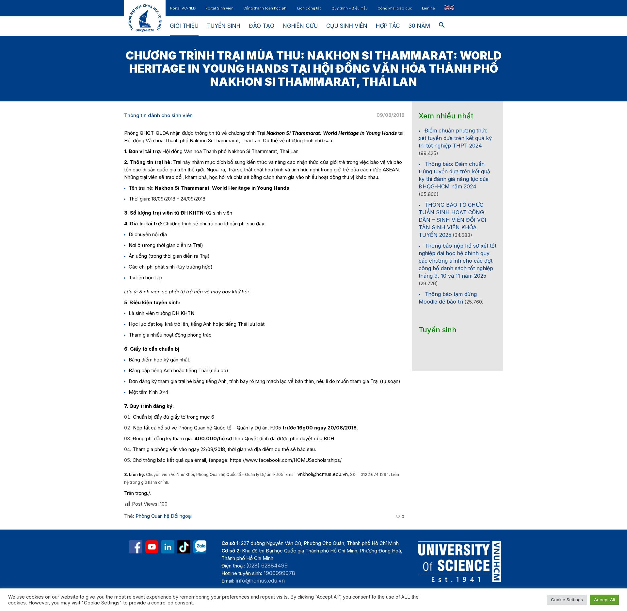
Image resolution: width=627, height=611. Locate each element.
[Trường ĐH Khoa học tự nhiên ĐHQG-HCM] (135, 546)
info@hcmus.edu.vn (260, 580)
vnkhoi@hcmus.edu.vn (322, 474)
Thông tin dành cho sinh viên (158, 115)
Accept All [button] (604, 599)
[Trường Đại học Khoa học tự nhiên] (167, 546)
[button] (441, 26)
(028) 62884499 (267, 565)
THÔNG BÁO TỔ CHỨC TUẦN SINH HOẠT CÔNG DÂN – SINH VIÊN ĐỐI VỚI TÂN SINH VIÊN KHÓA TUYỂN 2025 (452, 219)
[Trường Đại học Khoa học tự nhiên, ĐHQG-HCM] (151, 546)
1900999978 (279, 573)
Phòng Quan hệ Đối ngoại (164, 516)
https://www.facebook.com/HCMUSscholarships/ (286, 460)
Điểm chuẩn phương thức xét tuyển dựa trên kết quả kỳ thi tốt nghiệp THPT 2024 (455, 138)
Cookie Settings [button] (567, 599)
